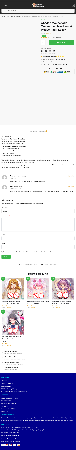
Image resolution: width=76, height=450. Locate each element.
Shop (7, 16)
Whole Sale (4, 411)
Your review (5, 216)
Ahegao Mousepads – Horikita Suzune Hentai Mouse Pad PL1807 (11, 339)
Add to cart (61, 42)
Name (3, 234)
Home (3, 16)
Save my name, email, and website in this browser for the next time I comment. (27, 252)
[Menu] (2, 5)
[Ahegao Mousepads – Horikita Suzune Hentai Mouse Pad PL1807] (13, 322)
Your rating (5, 207)
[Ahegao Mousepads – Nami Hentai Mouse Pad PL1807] (13, 288)
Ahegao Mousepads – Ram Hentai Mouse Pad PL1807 (38, 303)
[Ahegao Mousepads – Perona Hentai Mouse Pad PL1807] (63, 288)
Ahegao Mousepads (17, 16)
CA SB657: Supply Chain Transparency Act (14, 391)
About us (4, 381)
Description (33, 131)
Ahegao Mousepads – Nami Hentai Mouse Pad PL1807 (11, 303)
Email (3, 243)
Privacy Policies (6, 386)
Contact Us (4, 406)
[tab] (33, 130)
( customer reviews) (55, 37)
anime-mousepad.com (13, 435)
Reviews (42, 131)
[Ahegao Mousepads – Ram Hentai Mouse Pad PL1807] (38, 288)
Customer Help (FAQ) (8, 409)
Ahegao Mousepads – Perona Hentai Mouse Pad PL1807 (61, 303)
